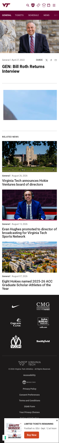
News (46, 15)
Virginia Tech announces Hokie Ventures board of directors (25, 182)
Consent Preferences (29, 395)
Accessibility (29, 375)
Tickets (38, 5)
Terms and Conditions (29, 400)
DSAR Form (29, 406)
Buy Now (33, 436)
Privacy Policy (29, 389)
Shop (43, 5)
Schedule (33, 15)
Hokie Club (33, 5)
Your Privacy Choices (29, 412)
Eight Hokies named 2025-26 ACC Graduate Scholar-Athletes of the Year (27, 285)
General (6, 60)
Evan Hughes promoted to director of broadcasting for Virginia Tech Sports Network (29, 232)
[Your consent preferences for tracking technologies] (5, 438)
